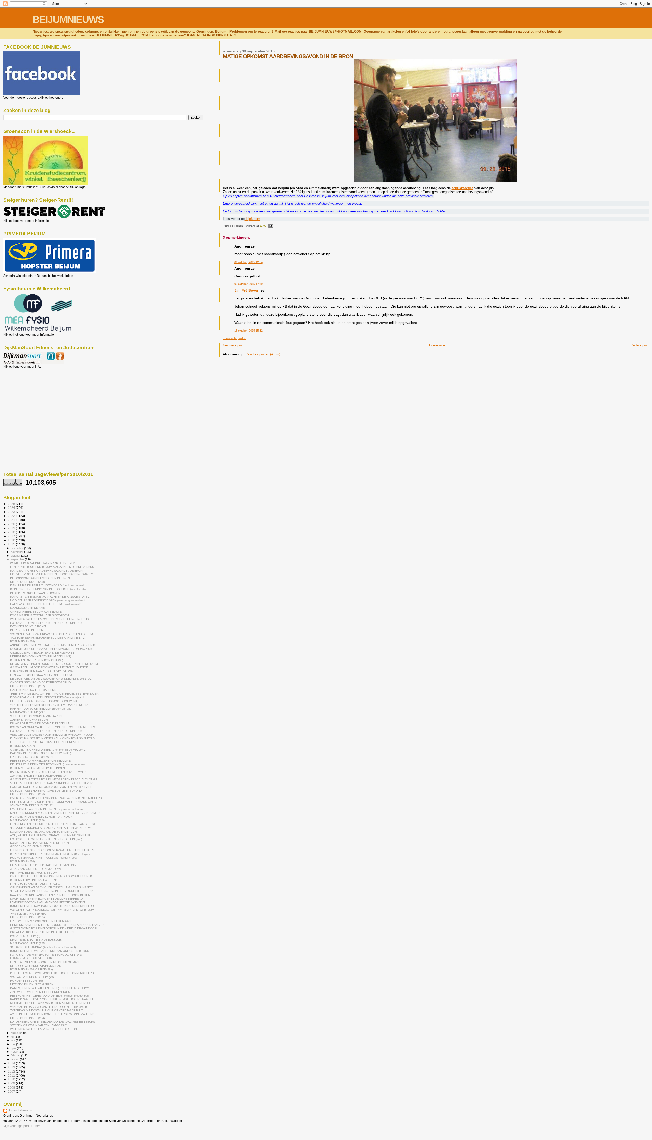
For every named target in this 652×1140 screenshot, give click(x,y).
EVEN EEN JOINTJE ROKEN (28, 626)
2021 (12, 519)
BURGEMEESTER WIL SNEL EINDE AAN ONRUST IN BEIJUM (49, 950)
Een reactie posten (234, 338)
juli (13, 1036)
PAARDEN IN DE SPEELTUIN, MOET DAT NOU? (41, 816)
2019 (12, 528)
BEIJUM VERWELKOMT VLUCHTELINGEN (37, 768)
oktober (16, 555)
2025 (12, 503)
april (14, 1048)
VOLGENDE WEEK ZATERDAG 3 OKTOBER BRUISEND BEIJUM (51, 634)
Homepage (437, 345)
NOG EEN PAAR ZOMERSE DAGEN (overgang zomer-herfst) (49, 600)
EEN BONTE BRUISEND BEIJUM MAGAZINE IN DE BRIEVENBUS (52, 566)
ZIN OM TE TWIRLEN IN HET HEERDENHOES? (40, 991)
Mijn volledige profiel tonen (22, 1126)
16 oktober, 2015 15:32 (248, 330)
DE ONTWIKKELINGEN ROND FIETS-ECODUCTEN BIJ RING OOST (54, 663)
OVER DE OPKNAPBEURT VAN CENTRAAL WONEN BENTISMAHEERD (56, 798)
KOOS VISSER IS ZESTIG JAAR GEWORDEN (39, 615)
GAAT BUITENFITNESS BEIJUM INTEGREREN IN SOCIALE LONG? (53, 779)
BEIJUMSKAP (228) (22, 641)
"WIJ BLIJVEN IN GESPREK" (28, 913)
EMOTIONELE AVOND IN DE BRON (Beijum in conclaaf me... (48, 809)
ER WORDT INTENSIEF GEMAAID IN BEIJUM (39, 723)
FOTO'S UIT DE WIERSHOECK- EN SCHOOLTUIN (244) (46, 730)
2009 (12, 1083)
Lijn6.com (252, 219)
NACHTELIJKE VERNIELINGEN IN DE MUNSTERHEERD (46, 898)
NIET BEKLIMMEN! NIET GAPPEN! (32, 984)
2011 (12, 1075)
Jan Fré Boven (247, 290)
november (17, 551)
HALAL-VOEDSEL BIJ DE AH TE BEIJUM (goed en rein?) (46, 604)
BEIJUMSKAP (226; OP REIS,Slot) (31, 969)
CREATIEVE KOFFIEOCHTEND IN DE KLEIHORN (42, 932)
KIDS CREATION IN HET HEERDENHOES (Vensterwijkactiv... (48, 697)
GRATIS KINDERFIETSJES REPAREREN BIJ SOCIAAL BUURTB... (52, 876)
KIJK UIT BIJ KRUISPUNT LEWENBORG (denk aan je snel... (48, 585)
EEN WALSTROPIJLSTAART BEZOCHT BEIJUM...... (43, 675)
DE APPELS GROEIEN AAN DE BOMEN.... (36, 593)
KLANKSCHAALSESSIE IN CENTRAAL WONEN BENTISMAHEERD (52, 738)
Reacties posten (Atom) (262, 354)
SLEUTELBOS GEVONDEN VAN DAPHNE (36, 716)
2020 (12, 524)
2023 (12, 511)
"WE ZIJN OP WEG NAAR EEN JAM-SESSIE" (38, 1025)
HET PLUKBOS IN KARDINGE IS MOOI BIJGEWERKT (44, 701)
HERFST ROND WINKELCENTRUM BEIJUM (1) (40, 760)
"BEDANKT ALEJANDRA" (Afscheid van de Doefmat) (43, 947)
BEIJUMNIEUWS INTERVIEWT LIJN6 (33, 880)
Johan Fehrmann (20, 1110)
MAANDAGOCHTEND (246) (28, 820)
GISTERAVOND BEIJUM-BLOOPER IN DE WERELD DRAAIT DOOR (53, 928)
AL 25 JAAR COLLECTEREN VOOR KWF (36, 868)
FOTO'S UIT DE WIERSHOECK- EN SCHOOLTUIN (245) (46, 622)
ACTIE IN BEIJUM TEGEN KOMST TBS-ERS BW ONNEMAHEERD (52, 1014)
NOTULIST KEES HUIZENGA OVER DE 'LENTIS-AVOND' (46, 790)
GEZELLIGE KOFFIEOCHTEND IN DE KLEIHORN (42, 652)
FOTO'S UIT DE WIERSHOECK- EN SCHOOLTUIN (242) (46, 954)
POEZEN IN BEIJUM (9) (25, 936)
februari (16, 1055)
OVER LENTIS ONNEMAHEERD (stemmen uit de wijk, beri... (48, 749)
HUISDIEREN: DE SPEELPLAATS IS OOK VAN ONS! (43, 865)
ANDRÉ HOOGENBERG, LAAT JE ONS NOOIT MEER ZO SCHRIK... (53, 645)
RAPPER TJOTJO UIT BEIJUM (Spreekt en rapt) (41, 708)
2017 (12, 536)
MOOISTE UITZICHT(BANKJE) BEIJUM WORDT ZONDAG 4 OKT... (53, 648)
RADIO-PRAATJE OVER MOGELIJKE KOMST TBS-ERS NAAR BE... (53, 999)
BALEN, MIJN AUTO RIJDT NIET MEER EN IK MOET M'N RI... (49, 771)
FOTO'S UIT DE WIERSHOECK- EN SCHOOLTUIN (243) (46, 839)
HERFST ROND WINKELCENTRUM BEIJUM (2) (40, 656)
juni (13, 1040)
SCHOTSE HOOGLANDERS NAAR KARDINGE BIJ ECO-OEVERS (52, 783)
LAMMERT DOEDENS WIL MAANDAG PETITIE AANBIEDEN (48, 902)
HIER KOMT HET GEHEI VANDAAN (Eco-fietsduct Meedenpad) (50, 995)
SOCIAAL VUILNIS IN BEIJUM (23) (32, 977)
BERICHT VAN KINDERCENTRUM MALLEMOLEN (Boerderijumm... (52, 854)
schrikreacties (462, 188)
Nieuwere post (233, 345)
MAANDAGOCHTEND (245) (28, 943)
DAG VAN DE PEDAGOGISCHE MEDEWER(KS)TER (43, 753)
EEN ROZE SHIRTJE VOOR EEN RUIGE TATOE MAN (44, 962)
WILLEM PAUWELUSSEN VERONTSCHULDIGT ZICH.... (45, 1029)
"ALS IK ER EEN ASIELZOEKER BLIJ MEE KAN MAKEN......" (48, 637)
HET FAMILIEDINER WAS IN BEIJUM (33, 872)
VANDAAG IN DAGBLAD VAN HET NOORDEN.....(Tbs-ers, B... (49, 1006)
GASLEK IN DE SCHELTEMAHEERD (33, 689)
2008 (12, 1087)
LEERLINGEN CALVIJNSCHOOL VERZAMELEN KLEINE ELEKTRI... (53, 850)
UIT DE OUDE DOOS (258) (27, 581)
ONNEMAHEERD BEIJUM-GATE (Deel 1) (36, 611)
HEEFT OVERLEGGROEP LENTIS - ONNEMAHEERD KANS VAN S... (54, 801)
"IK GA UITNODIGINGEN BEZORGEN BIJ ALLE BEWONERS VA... (52, 827)
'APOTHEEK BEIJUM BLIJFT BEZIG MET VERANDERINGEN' (49, 704)
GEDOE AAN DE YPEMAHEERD (30, 846)
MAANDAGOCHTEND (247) (28, 712)
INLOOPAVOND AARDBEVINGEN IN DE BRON (40, 578)
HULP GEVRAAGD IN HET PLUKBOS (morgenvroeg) (43, 857)
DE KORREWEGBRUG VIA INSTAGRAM (35, 965)
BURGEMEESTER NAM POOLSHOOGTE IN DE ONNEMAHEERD (52, 906)
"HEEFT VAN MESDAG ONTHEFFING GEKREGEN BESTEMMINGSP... (55, 693)
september (18, 559)
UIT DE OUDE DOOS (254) (27, 1018)
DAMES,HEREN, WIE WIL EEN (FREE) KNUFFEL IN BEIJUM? (49, 988)
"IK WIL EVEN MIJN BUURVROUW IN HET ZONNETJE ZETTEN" (51, 891)
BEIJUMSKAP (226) (22, 861)
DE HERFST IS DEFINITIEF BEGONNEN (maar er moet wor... (49, 764)
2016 (12, 540)
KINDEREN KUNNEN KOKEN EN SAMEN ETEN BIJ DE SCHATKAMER (55, 812)
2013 (12, 1067)
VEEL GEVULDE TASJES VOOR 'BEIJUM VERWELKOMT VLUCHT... (53, 734)
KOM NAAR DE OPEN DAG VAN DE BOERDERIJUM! (44, 831)
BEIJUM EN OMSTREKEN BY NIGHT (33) (36, 660)
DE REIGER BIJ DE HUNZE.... (29, 630)
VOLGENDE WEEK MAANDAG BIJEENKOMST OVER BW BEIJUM (52, 909)
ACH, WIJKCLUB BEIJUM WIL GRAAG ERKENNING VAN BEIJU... (51, 835)
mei (13, 1044)
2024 (12, 507)
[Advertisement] (26, 396)
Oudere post (640, 345)
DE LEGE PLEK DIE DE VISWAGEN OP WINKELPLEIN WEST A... (51, 678)
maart (15, 1051)
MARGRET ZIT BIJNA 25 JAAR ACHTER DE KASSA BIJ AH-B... (50, 596)
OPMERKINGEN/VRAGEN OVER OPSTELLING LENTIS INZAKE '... (52, 887)
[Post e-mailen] (270, 225)
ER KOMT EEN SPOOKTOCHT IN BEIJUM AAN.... (42, 921)
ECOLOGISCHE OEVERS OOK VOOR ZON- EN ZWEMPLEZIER (51, 786)
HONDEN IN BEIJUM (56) (26, 980)
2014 (12, 1063)
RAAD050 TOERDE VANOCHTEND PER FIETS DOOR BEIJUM (50, 895)
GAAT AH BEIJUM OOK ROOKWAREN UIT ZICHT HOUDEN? (49, 667)
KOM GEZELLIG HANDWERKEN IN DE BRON (39, 842)
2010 (12, 1079)
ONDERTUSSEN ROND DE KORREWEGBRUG (40, 682)
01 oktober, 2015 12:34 (248, 262)
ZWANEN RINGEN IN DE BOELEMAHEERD (38, 775)
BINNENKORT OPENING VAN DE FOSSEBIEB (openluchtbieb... (50, 589)
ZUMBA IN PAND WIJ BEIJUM (29, 719)
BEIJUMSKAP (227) (22, 745)
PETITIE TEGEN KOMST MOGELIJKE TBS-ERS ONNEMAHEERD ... (53, 973)
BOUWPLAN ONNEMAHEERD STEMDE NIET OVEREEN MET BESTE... (55, 727)
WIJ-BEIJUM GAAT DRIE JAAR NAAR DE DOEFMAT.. (44, 563)
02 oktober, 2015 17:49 (248, 283)
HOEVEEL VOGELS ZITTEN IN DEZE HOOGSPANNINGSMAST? (51, 574)
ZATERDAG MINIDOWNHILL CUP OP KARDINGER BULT (46, 1010)
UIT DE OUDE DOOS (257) (27, 686)
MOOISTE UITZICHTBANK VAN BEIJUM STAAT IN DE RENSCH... (51, 1003)
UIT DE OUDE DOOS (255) (27, 917)
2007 (12, 1091)
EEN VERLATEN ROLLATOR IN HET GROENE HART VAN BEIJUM (52, 824)
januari (15, 1059)
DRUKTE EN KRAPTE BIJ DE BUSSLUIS (36, 939)
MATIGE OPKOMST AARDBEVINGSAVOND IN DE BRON (288, 56)
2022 (12, 515)
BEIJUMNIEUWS (68, 19)
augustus (17, 1032)
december (17, 548)
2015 (12, 544)
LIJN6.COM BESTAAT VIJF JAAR (31, 958)
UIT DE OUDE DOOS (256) (27, 794)
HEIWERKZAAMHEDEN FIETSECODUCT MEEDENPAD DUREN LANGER (57, 924)
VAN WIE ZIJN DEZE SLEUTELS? (31, 805)
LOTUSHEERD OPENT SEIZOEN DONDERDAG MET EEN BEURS (52, 1021)
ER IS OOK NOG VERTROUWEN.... (33, 757)
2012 (12, 1071)
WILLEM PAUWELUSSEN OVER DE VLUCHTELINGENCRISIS (49, 619)
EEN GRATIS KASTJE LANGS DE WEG (35, 883)
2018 (12, 532)
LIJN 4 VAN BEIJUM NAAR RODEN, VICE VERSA (41, 671)
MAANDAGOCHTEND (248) (28, 607)
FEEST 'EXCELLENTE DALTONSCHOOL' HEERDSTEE (45, 742)
